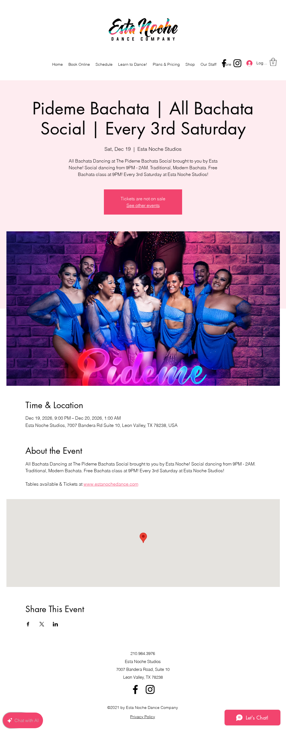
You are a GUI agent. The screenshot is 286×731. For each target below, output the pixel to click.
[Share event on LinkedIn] (55, 624)
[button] (273, 62)
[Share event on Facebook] (28, 624)
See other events (143, 205)
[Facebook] (224, 63)
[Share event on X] (41, 624)
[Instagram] (237, 63)
